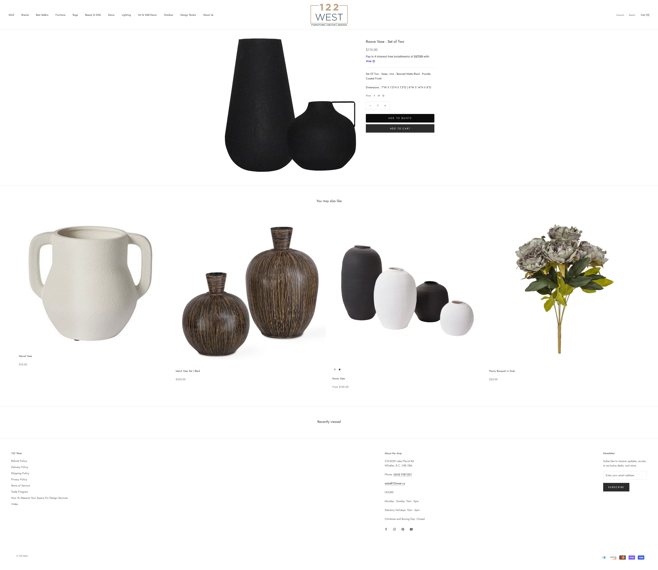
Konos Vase (338, 378)
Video (14, 504)
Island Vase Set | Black (188, 371)
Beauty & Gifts (93, 15)
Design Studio (188, 15)
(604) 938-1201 (403, 474)
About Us (208, 15)
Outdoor (168, 15)
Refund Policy (19, 461)
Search (632, 15)
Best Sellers (42, 15)
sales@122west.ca (395, 483)
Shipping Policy (20, 473)
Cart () (645, 15)
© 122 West (22, 556)
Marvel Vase (25, 356)
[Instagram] (394, 529)
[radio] (334, 369)
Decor (111, 15)
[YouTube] (411, 529)
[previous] (11, 300)
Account (620, 15)
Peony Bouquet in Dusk (502, 371)
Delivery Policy (19, 467)
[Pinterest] (383, 96)
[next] (647, 300)
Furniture (60, 15)
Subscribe (616, 487)
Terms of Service (20, 486)
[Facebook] (374, 96)
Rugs (75, 15)
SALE (11, 15)
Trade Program (19, 492)
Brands (25, 15)
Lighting (126, 15)
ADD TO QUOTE (400, 118)
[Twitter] (379, 96)
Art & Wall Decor (147, 15)
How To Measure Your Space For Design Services (39, 498)
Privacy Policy (19, 479)
